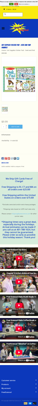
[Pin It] (9, 158)
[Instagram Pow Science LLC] (26, 371)
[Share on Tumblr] (15, 158)
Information (6, 135)
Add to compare (16, 166)
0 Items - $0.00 (11, 9)
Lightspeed (32, 401)
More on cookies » (24, 4)
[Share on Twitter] (18, 158)
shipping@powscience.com (21, 214)
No (16, 4)
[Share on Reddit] (12, 158)
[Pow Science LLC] (22, 28)
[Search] (5, 14)
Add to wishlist (6, 166)
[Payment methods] (25, 403)
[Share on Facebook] (3, 158)
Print (22, 166)
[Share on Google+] (6, 158)
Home (4, 50)
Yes (11, 4)
